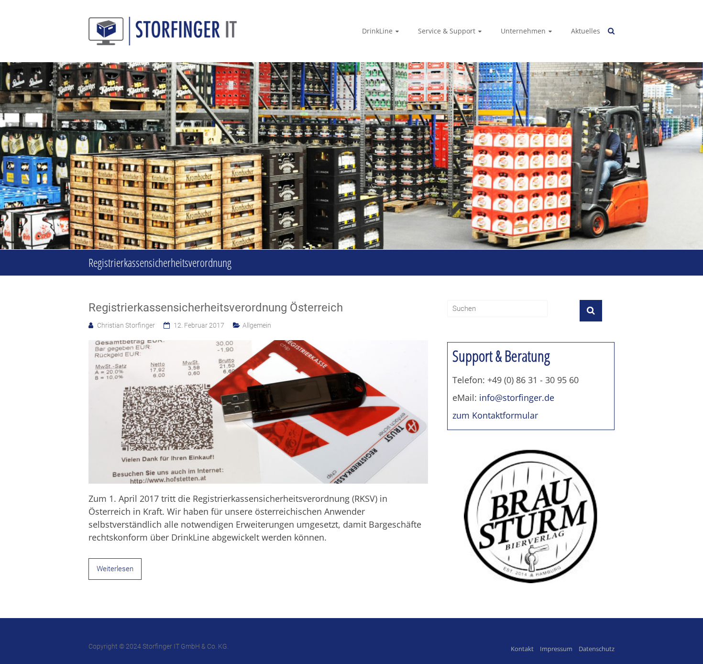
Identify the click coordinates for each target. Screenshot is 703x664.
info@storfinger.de (516, 397)
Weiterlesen (115, 568)
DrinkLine (377, 30)
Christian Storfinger (126, 325)
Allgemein (256, 325)
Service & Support (446, 30)
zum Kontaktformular (495, 415)
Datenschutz (597, 648)
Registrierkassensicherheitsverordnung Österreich (215, 307)
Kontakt (522, 648)
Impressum (556, 648)
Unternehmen (523, 30)
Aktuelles (585, 30)
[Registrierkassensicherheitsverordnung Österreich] (258, 345)
